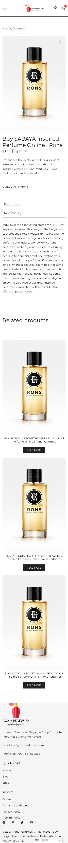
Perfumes (19, 28)
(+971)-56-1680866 (28, 753)
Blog (5, 776)
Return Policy (11, 817)
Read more (34, 450)
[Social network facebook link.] (3, 822)
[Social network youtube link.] (31, 822)
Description (12, 204)
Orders (6, 799)
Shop (5, 782)
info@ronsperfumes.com (27, 745)
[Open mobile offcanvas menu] (4, 8)
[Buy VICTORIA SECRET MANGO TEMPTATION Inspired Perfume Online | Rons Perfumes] (34, 622)
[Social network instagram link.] (13, 822)
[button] (60, 42)
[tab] (34, 204)
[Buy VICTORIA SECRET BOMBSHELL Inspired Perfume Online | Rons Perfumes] (34, 387)
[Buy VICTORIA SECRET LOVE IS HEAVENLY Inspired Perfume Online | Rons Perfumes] (34, 505)
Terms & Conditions (15, 805)
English (44, 840)
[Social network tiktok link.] (22, 822)
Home (6, 28)
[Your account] (55, 8)
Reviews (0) (12, 213)
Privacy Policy (11, 811)
